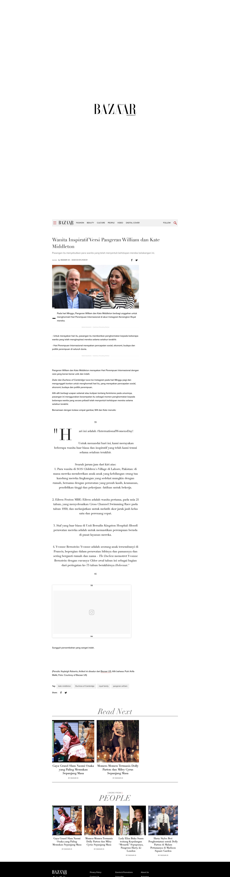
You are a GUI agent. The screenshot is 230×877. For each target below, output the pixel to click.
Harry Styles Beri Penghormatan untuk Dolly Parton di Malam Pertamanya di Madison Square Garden (163, 844)
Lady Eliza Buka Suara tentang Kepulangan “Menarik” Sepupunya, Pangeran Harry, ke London (131, 844)
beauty (90, 223)
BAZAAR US (65, 260)
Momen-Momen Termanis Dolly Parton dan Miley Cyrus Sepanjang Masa (117, 770)
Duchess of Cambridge (84, 686)
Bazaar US (106, 671)
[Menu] (54, 222)
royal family (104, 686)
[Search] (175, 223)
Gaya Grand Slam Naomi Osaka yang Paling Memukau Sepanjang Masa (73, 770)
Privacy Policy (95, 872)
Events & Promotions (124, 872)
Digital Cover (133, 223)
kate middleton (64, 686)
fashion (80, 223)
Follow (167, 223)
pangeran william (120, 686)
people (111, 223)
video (120, 223)
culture (101, 223)
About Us (145, 872)
